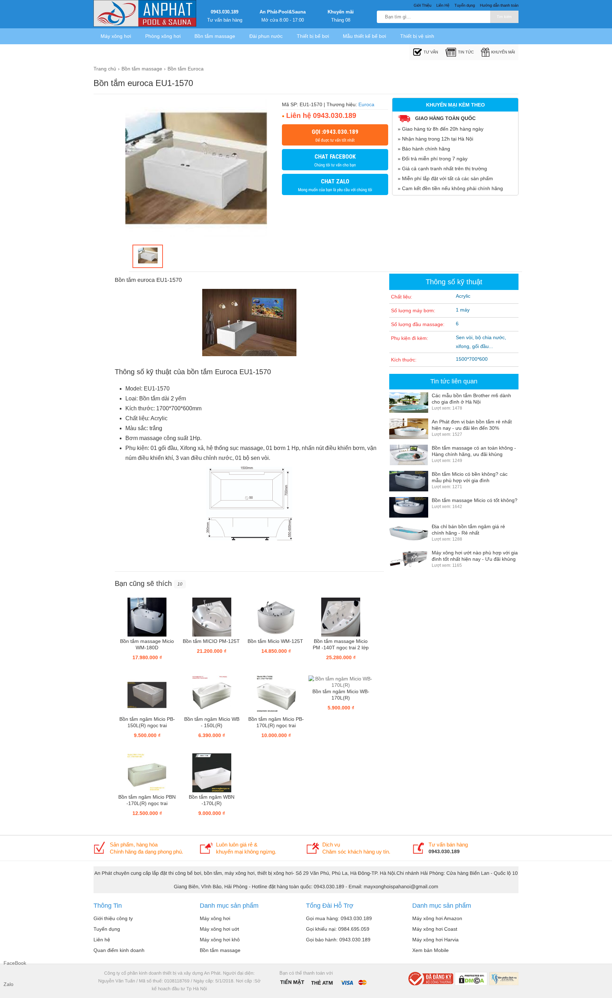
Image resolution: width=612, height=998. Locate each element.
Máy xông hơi (116, 36)
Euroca (366, 104)
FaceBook (11, 963)
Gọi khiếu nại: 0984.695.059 (337, 929)
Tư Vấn (431, 52)
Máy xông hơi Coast (434, 929)
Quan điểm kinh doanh (119, 950)
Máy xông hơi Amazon (437, 918)
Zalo (8, 984)
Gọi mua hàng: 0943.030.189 (339, 918)
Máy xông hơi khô (220, 939)
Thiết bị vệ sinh (417, 36)
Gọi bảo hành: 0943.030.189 (338, 939)
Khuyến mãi (341, 12)
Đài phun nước (266, 36)
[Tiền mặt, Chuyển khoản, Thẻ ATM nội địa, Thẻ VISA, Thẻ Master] (323, 981)
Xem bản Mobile (430, 950)
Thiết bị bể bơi (313, 36)
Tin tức (466, 52)
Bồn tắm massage (214, 36)
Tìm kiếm (504, 17)
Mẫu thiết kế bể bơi (364, 36)
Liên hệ (102, 939)
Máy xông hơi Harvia (435, 939)
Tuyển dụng (107, 929)
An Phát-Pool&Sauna (283, 12)
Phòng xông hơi (163, 36)
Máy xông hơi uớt (219, 929)
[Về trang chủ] (145, 14)
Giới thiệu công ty (113, 918)
